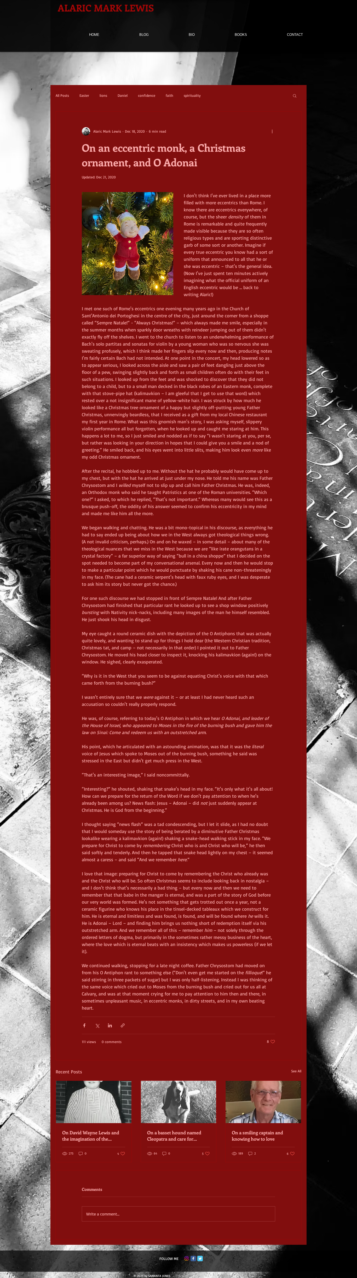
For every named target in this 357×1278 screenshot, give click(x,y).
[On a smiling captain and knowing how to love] (263, 1102)
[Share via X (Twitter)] (97, 1025)
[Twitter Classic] (200, 1258)
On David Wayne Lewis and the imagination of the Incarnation (90, 1135)
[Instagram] (186, 1258)
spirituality (192, 95)
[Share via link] (122, 1025)
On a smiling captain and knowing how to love (257, 1135)
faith (169, 95)
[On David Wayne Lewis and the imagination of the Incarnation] (93, 1102)
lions (103, 95)
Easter (84, 95)
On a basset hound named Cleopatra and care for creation (174, 1135)
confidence (146, 95)
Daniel (123, 95)
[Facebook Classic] (193, 1258)
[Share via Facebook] (84, 1025)
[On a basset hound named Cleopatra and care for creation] (178, 1102)
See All (296, 1071)
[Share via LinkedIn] (109, 1025)
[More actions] (272, 131)
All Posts (62, 95)
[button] (294, 95)
